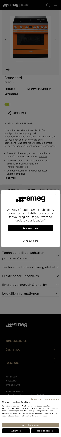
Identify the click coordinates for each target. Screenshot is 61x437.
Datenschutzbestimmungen (45, 399)
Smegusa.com (30, 228)
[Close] (56, 193)
